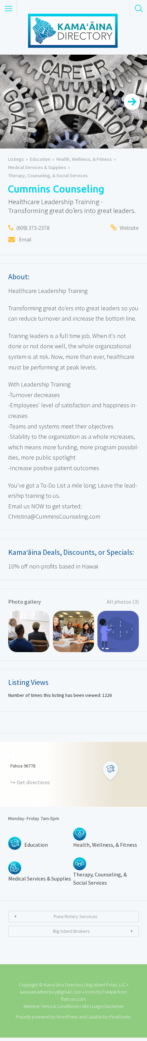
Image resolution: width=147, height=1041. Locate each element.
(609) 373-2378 (32, 227)
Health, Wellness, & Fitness (84, 159)
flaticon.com (73, 999)
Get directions (33, 782)
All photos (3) (123, 601)
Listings (16, 159)
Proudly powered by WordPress (47, 1017)
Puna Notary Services (75, 916)
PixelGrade (119, 1017)
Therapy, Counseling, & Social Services (48, 175)
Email (24, 239)
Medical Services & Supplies (37, 167)
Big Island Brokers (71, 931)
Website (129, 227)
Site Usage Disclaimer (103, 1006)
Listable (94, 1017)
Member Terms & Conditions (51, 1006)
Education (40, 159)
